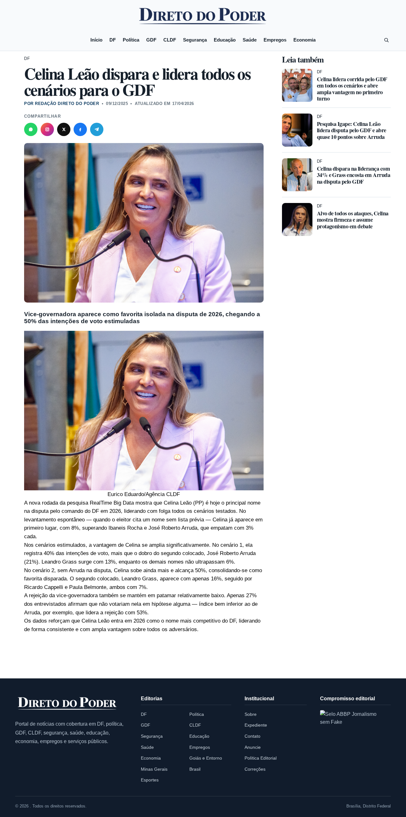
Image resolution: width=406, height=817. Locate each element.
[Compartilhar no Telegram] (96, 129)
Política (131, 39)
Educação (225, 39)
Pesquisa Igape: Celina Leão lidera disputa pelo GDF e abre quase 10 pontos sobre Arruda (351, 130)
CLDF (169, 39)
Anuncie (253, 747)
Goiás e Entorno (205, 758)
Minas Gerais (154, 769)
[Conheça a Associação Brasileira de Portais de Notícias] (353, 743)
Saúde (250, 39)
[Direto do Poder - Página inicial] (67, 704)
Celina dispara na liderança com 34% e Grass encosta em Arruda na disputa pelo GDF (353, 174)
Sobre (251, 714)
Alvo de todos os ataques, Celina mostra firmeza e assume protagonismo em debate (353, 219)
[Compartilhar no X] (63, 129)
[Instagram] (47, 129)
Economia (304, 39)
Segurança (195, 39)
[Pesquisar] (386, 40)
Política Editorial (261, 758)
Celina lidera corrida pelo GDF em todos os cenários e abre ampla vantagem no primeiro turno (352, 88)
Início (96, 39)
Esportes (150, 779)
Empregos (275, 39)
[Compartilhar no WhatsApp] (30, 129)
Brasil (194, 769)
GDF (151, 39)
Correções (255, 769)
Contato (252, 736)
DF (112, 39)
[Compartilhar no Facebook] (80, 129)
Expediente (256, 725)
